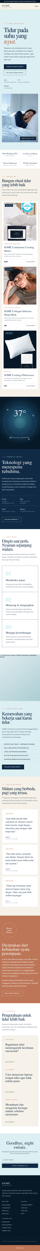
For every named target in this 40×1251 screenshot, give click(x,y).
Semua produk (6, 1205)
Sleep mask (5, 1213)
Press (22, 1213)
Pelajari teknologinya (14, 72)
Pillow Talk (24, 1210)
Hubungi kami (6, 1222)
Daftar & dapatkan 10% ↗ (20, 1165)
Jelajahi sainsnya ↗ (11, 519)
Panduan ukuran (6, 1227)
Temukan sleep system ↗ (15, 66)
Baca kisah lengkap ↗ (12, 993)
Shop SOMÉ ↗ (20, 1248)
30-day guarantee (7, 1225)
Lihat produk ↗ (31, 261)
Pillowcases (5, 1210)
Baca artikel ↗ (10, 1061)
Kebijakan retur (6, 1230)
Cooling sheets (6, 1208)
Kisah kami (24, 1208)
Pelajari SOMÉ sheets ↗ (13, 766)
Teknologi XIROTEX (27, 1205)
